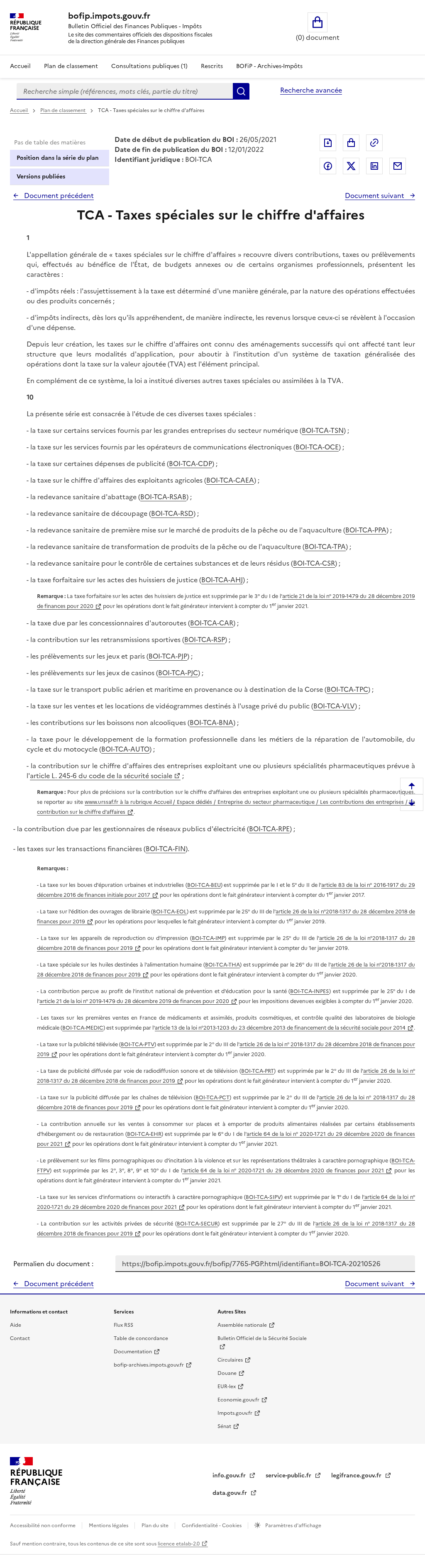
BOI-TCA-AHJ (222, 580)
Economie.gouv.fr (238, 1400)
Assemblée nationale (242, 1325)
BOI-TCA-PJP (168, 656)
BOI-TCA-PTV (137, 1044)
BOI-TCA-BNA (211, 722)
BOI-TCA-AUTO (125, 749)
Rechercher (241, 91)
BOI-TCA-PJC (178, 673)
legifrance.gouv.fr (357, 1475)
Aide (15, 1325)
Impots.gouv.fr (234, 1413)
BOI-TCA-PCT (212, 1097)
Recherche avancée (311, 90)
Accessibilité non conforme (43, 1525)
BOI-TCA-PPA (365, 530)
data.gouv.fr (230, 1493)
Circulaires (230, 1360)
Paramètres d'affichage (292, 1525)
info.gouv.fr (229, 1475)
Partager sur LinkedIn (374, 166)
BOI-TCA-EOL (170, 911)
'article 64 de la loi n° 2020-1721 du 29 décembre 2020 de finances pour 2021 (283, 1170)
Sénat (224, 1426)
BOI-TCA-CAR (211, 623)
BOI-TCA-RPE (269, 829)
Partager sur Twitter (351, 166)
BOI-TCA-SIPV (263, 1197)
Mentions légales (109, 1525)
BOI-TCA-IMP (208, 938)
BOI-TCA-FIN (166, 849)
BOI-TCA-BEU (204, 885)
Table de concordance (141, 1338)
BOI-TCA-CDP (190, 464)
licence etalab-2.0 (179, 1544)
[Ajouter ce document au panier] (351, 142)
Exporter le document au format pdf (328, 142)
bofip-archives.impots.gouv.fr (149, 1365)
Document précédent (58, 195)
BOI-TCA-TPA (325, 547)
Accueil (20, 66)
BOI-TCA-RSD (172, 513)
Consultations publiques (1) (149, 66)
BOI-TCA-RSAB (163, 497)
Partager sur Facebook (328, 166)
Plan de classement (71, 66)
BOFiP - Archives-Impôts (269, 66)
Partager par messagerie (397, 166)
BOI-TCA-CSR (314, 563)
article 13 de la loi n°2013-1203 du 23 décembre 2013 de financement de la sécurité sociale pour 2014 (280, 1028)
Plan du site (156, 1525)
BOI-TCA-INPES (309, 991)
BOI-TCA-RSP (204, 639)
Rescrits (212, 66)
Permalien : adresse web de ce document (374, 142)
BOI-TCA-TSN (323, 430)
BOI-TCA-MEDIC (82, 1028)
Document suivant (375, 195)
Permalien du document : (53, 1264)
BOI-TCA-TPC (347, 689)
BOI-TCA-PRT (257, 1071)
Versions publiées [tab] (41, 176)
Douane (227, 1373)
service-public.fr (289, 1475)
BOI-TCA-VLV (334, 706)
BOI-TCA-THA (222, 965)
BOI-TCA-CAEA (230, 480)
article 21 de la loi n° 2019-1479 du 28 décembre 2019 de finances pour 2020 (134, 1001)
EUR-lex (226, 1386)
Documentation (133, 1351)
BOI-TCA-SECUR (197, 1224)
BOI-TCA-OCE (317, 447)
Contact (20, 1338)
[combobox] (125, 91)
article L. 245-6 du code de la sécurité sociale (101, 776)
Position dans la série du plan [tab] (58, 158)
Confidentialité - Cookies (212, 1525)
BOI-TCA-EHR (144, 1134)
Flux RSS (123, 1325)
